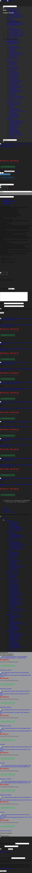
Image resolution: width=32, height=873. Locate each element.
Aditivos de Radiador (14, 9)
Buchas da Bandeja (14, 109)
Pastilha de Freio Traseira (16, 54)
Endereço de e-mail (5, 858)
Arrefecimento (9, 8)
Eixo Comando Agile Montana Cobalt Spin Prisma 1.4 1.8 (15, 782)
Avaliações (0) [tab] (7, 203)
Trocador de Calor (13, 137)
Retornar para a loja (8, 41)
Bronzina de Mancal (14, 74)
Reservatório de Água (14, 13)
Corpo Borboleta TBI (14, 30)
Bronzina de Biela (13, 72)
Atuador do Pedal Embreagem (17, 121)
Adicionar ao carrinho (5, 174)
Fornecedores (6, 510)
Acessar (10, 849)
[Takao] (3, 188)
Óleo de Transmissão (14, 132)
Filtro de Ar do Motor (14, 39)
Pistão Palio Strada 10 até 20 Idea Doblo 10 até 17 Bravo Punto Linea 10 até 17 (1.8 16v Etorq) (15, 389)
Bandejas (11, 105)
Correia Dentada (13, 79)
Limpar (16, 171)
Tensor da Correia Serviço (16, 97)
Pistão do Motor (13, 92)
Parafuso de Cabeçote (15, 90)
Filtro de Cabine (13, 41)
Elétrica (8, 26)
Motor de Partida (13, 33)
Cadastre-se (3, 871)
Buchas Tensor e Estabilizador (17, 111)
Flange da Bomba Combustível (17, 32)
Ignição (8, 59)
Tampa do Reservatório (15, 14)
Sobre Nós (6, 508)
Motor (7, 66)
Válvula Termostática (14, 17)
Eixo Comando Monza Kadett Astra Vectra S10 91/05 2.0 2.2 (16, 800)
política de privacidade (6, 868)
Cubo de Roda (13, 125)
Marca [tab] (4, 202)
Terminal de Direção (14, 25)
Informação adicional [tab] (9, 201)
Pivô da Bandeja (13, 117)
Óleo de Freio (12, 51)
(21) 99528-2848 (25, 500)
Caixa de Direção (13, 21)
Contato (5, 509)
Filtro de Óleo (12, 43)
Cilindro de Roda (13, 46)
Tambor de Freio (13, 58)
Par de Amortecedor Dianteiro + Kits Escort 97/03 (13, 658)
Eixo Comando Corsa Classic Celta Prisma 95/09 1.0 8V (15, 766)
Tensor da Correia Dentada (16, 96)
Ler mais (2, 744)
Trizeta (11, 136)
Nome (2, 303)
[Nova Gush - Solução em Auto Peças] (7, 1)
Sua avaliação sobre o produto (8, 291)
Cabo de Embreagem (14, 123)
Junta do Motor (13, 84)
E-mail (2, 306)
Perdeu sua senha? (5, 851)
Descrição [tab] (6, 199)
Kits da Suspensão (14, 115)
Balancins (11, 70)
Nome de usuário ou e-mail (7, 843)
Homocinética (12, 128)
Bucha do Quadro (13, 108)
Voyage (13, 146)
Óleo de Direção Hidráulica (16, 22)
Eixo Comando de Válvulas (16, 80)
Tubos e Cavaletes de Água (16, 16)
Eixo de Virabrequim (14, 82)
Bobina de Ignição (14, 61)
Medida (2, 171)
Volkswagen (7, 146)
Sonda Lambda (13, 37)
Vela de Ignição (13, 65)
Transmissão (9, 119)
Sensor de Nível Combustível (16, 34)
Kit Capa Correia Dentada (16, 86)
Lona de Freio (12, 50)
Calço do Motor (13, 76)
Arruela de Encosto (14, 68)
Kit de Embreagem (14, 130)
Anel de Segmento (14, 67)
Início (1, 146)
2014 (17, 146)
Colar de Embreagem (14, 124)
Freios (7, 45)
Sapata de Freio (13, 55)
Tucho (10, 99)
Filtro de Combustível (14, 42)
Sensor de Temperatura (15, 36)
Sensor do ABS (13, 57)
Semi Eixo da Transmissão (16, 134)
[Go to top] (0, 516)
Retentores (12, 94)
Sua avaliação (4, 288)
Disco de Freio (13, 49)
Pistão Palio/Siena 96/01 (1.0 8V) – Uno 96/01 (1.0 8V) (14, 426)
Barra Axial (12, 20)
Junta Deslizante (13, 129)
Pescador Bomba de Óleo (16, 91)
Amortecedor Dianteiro (15, 103)
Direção (8, 531)
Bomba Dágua (13, 10)
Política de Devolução (9, 512)
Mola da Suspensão (14, 116)
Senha (2, 846)
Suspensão (9, 101)
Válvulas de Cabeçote (15, 100)
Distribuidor (12, 63)
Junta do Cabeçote (14, 83)
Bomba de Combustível (15, 29)
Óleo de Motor (12, 88)
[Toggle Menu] (3, 7)
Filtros (7, 38)
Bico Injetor (12, 28)
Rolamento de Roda (14, 133)
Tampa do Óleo (13, 95)
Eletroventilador (13, 12)
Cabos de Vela (13, 62)
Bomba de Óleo (13, 71)
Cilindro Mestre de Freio (15, 47)
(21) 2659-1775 (8, 500)
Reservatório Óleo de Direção (17, 24)
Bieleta (11, 107)
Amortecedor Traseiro (14, 104)
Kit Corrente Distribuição (15, 87)
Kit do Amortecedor (14, 113)
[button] (4, 10)
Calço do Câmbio (13, 75)
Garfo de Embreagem (14, 126)
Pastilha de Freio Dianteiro (16, 53)
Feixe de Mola (12, 112)
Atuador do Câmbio (14, 120)
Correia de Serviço (14, 78)
